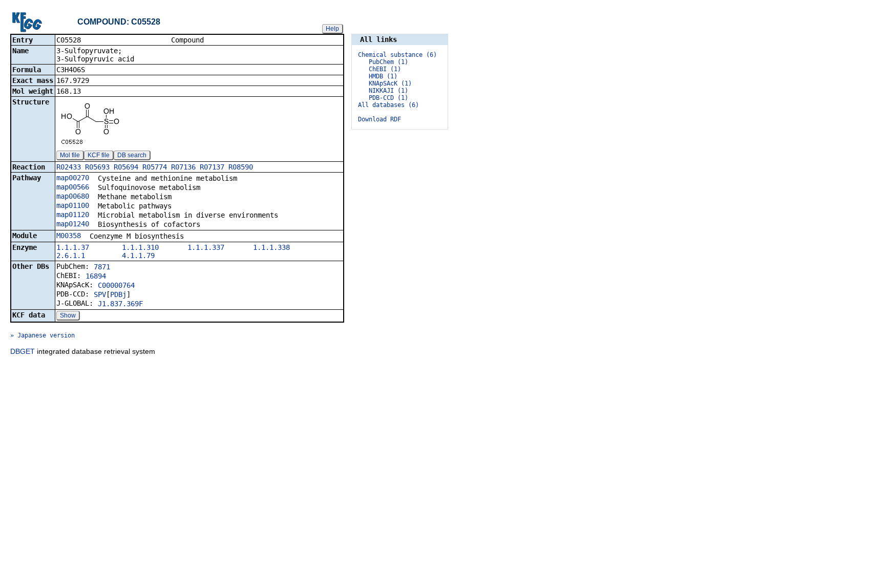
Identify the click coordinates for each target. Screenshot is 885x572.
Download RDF (379, 119)
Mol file (70, 155)
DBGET (22, 351)
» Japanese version (42, 335)
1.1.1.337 (205, 247)
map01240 (72, 224)
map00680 (72, 196)
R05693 (97, 167)
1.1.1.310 (140, 247)
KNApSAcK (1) (390, 83)
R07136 (183, 167)
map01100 (72, 205)
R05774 (154, 167)
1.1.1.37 (72, 247)
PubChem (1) (388, 62)
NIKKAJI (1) (388, 90)
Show (68, 315)
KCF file (99, 155)
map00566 (72, 187)
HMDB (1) (383, 76)
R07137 (212, 167)
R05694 (126, 167)
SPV (100, 294)
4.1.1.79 (138, 255)
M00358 (68, 235)
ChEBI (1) (385, 69)
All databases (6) (388, 105)
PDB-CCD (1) (388, 97)
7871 (102, 267)
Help (332, 28)
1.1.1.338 (271, 247)
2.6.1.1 (70, 255)
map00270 (72, 178)
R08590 (240, 167)
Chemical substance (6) (397, 54)
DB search (131, 155)
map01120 (72, 214)
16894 (96, 276)
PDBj (118, 294)
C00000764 (116, 285)
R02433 (68, 167)
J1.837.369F (120, 304)
